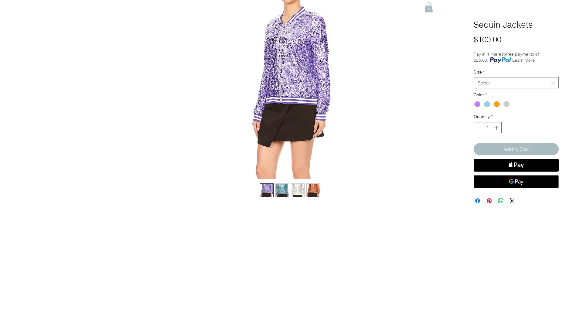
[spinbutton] (487, 127)
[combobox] (516, 83)
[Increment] (497, 127)
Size (479, 72)
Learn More (523, 60)
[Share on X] (512, 200)
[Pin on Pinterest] (489, 200)
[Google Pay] (516, 181)
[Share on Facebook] (477, 200)
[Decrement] (478, 127)
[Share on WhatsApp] (500, 200)
